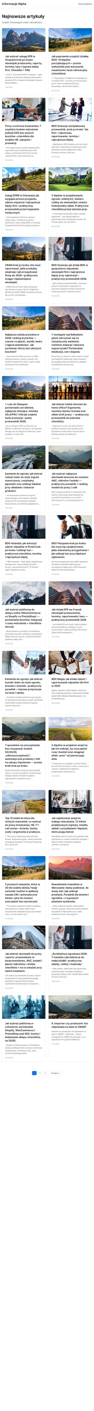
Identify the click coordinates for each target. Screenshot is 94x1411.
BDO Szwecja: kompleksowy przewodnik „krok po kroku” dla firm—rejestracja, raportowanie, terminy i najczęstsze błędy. (70, 133)
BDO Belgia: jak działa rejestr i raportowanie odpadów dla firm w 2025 (70, 682)
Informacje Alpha (14, 4)
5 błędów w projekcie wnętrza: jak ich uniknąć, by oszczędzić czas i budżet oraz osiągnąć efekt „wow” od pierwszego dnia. (70, 752)
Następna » (55, 1073)
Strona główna (85, 4)
